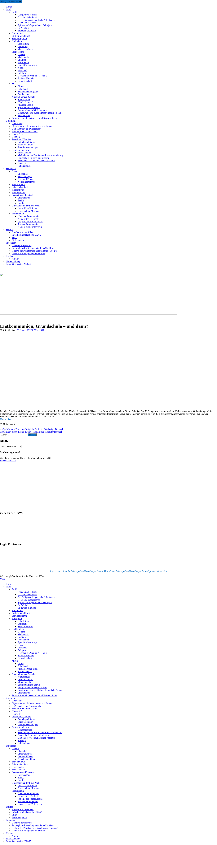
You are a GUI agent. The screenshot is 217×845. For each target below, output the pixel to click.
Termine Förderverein (28, 801)
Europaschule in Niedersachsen (32, 687)
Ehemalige (23, 751)
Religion (22, 650)
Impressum (11, 243)
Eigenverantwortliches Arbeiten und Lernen (32, 703)
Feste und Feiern (25, 756)
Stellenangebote (19, 240)
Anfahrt (15, 836)
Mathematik (23, 634)
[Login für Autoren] (15, 566)
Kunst (20, 645)
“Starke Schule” (25, 679)
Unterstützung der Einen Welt (25, 783)
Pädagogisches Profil (27, 592)
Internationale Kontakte (23, 772)
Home (9, 584)
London (21, 780)
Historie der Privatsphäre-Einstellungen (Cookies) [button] (35, 828)
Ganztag (16, 714)
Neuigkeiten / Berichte (28, 796)
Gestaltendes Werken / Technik (32, 653)
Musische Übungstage (28, 669)
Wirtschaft (22, 647)
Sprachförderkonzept (27, 65)
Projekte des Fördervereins (30, 799)
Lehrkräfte (22, 623)
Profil (14, 12)
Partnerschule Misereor (28, 211)
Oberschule (17, 700)
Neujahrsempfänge (26, 182)
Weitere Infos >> (8, 460)
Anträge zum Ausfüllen (23, 809)
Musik (15, 83)
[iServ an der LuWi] (11, 538)
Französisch (23, 639)
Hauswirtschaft (25, 81)
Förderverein (18, 791)
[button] (87, 571)
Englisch (22, 637)
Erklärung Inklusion (27, 30)
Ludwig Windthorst (21, 613)
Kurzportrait (17, 610)
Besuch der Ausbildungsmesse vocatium (36, 160)
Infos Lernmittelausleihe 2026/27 (27, 235)
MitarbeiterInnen (25, 49)
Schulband (23, 666)
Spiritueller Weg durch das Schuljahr (35, 25)
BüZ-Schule (23, 605)
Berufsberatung (25, 730)
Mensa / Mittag (13, 838)
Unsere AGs (17, 711)
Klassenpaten (18, 767)
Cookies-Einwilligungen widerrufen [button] (28, 253)
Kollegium (17, 41)
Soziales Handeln (26, 655)
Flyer (14, 814)
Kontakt (9, 256)
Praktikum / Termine (21, 716)
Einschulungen (25, 753)
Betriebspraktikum (26, 719)
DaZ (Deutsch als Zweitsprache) (27, 706)
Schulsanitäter (18, 769)
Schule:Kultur (18, 761)
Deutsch (21, 631)
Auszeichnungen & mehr (23, 674)
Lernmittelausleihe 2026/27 (18, 264)
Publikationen (24, 166)
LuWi (8, 9)
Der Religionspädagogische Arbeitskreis (36, 597)
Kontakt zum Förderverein (30, 227)
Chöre (20, 663)
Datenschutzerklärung (22, 822)
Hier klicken (6, 419)
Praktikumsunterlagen (28, 724)
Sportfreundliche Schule (29, 684)
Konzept (22, 740)
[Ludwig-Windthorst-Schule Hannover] (88, 314)
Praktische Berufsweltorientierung (33, 735)
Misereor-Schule (25, 682)
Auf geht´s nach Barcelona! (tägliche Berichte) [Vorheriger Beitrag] (31, 429)
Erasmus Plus (24, 692)
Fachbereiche (18, 629)
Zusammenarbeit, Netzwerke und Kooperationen (34, 118)
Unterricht (10, 121)
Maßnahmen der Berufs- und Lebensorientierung (40, 732)
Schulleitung (23, 621)
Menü (2, 579)
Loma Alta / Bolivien (27, 785)
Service (9, 229)
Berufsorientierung (20, 727)
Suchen (32, 435)
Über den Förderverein (28, 793)
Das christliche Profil (27, 594)
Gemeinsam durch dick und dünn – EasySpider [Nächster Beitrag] (31, 432)
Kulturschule (24, 677)
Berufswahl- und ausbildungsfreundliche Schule (40, 113)
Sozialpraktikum (25, 722)
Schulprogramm (19, 616)
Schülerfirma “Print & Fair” (24, 131)
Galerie (15, 171)
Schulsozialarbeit (20, 764)
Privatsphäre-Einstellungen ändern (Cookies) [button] (32, 825)
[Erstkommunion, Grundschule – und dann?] (38, 406)
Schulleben (11, 168)
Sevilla (21, 777)
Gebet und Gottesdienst (29, 600)
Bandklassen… (25, 671)
